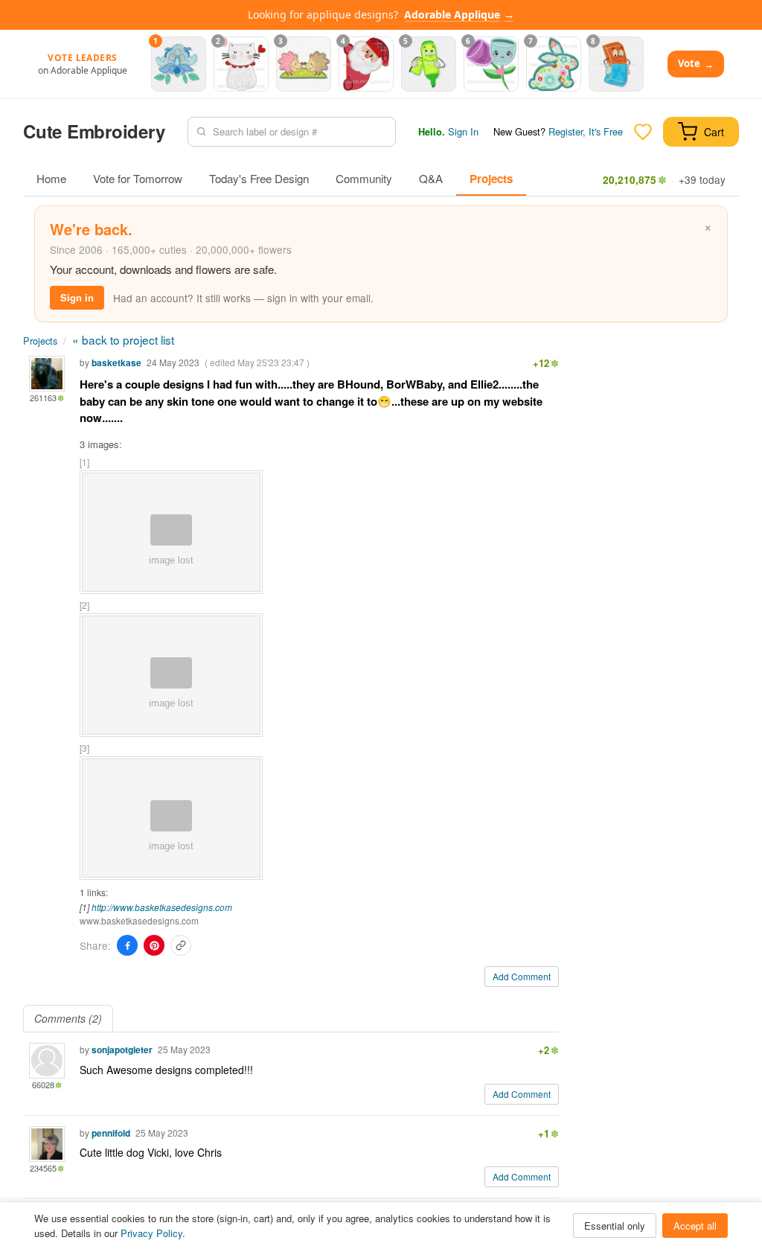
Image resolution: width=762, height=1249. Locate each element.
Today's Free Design (259, 178)
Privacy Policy (151, 1233)
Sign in (77, 297)
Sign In (463, 131)
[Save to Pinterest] (154, 945)
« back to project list (123, 339)
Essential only (614, 1225)
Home (51, 178)
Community (364, 178)
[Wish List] (643, 131)
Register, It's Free (585, 131)
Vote (696, 64)
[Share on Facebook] (127, 945)
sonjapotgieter (122, 1049)
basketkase (116, 362)
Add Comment (522, 976)
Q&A (431, 178)
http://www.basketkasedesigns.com (162, 907)
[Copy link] (180, 945)
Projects (491, 178)
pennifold (111, 1133)
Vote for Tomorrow (137, 178)
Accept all (695, 1225)
